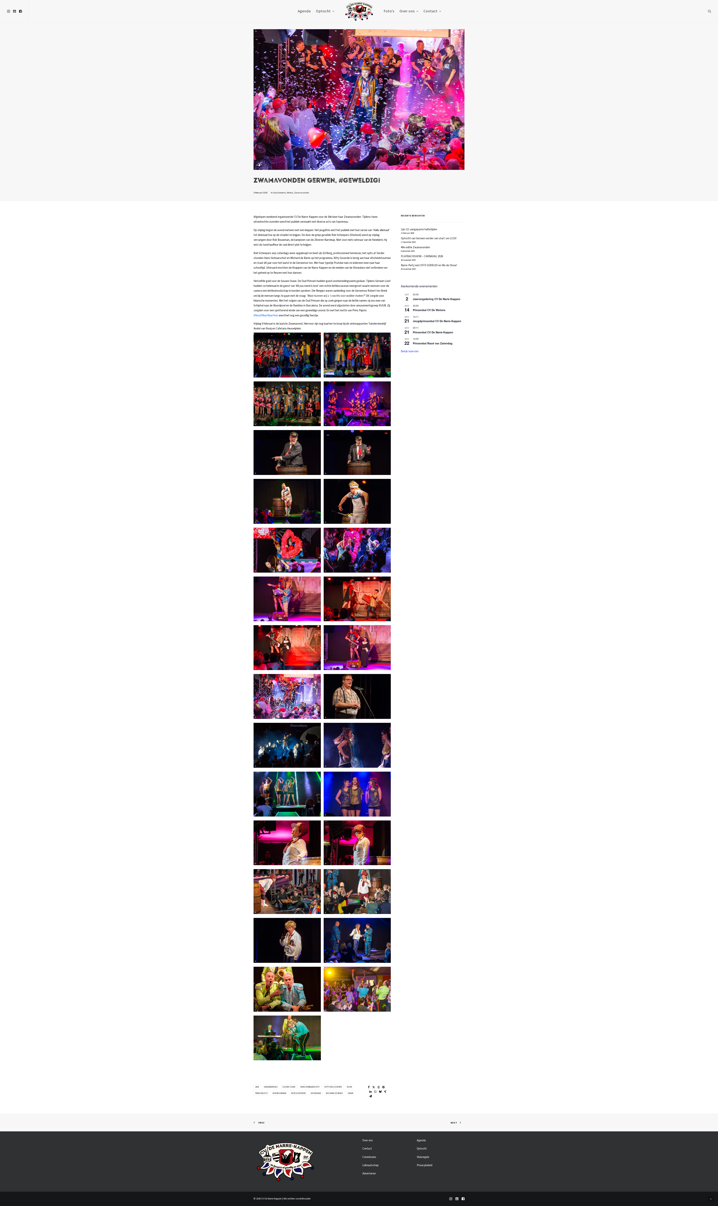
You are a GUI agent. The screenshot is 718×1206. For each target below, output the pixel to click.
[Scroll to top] (711, 1199)
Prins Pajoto (261, 1093)
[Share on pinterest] (383, 1087)
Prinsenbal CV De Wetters (429, 310)
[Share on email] (370, 1096)
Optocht (323, 11)
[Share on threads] (378, 1087)
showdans (316, 1093)
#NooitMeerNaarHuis (266, 315)
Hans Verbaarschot (310, 1087)
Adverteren (369, 1174)
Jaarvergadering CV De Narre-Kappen (436, 299)
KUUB (349, 1087)
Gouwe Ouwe (288, 1087)
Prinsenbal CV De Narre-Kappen (433, 332)
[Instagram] (450, 1199)
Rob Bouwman (279, 1093)
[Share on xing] (385, 1091)
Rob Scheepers (298, 1093)
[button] (9, 11)
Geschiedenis (279, 192)
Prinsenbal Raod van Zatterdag (432, 343)
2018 (257, 1087)
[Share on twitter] (374, 1087)
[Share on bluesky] (380, 1091)
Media (290, 192)
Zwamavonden (301, 192)
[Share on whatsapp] (375, 1091)
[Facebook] (463, 1199)
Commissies (369, 1157)
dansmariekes (270, 1087)
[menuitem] (9, 11)
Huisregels (423, 1157)
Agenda (304, 11)
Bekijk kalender (410, 351)
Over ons (407, 11)
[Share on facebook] (369, 1087)
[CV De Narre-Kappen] (359, 11)
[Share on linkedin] (370, 1091)
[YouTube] (456, 1199)
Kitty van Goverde (333, 1087)
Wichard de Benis (334, 1093)
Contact (431, 11)
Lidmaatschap (370, 1165)
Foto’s (389, 11)
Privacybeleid (424, 1165)
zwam (350, 1093)
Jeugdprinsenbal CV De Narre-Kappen (437, 321)
